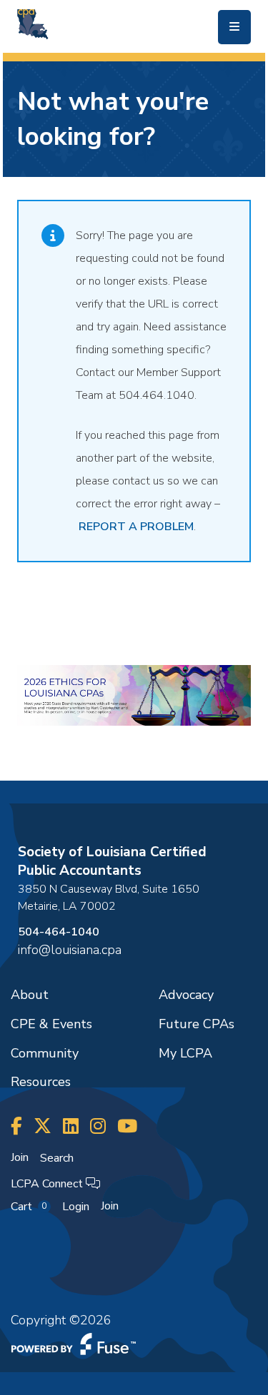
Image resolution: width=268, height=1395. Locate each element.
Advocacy (186, 994)
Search (57, 1158)
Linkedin (71, 1126)
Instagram (98, 1126)
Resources (41, 1081)
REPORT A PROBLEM (136, 526)
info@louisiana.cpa (69, 949)
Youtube (127, 1126)
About (30, 994)
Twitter (42, 1126)
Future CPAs (196, 1024)
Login (75, 1206)
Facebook (16, 1126)
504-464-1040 (58, 932)
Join (20, 1157)
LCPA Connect (48, 1184)
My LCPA (185, 1053)
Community (45, 1053)
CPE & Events (51, 1024)
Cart (28, 1206)
